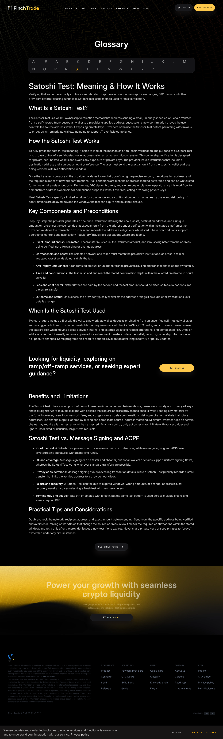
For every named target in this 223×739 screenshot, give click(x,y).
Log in (186, 7)
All (34, 61)
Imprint (202, 670)
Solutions (88, 8)
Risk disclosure (206, 688)
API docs (106, 8)
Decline (177, 732)
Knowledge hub (159, 682)
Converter (106, 676)
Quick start (156, 670)
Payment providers (132, 670)
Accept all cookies (204, 732)
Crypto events (183, 688)
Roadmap (180, 682)
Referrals (122, 8)
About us (180, 670)
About (136, 8)
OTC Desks (127, 676)
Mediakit (198, 713)
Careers (179, 676)
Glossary (155, 676)
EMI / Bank (127, 682)
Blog (146, 8)
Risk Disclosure (49, 676)
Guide (124, 688)
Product (70, 8)
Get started (204, 7)
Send (104, 682)
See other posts (108, 546)
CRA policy (204, 676)
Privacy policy (206, 682)
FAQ (152, 688)
